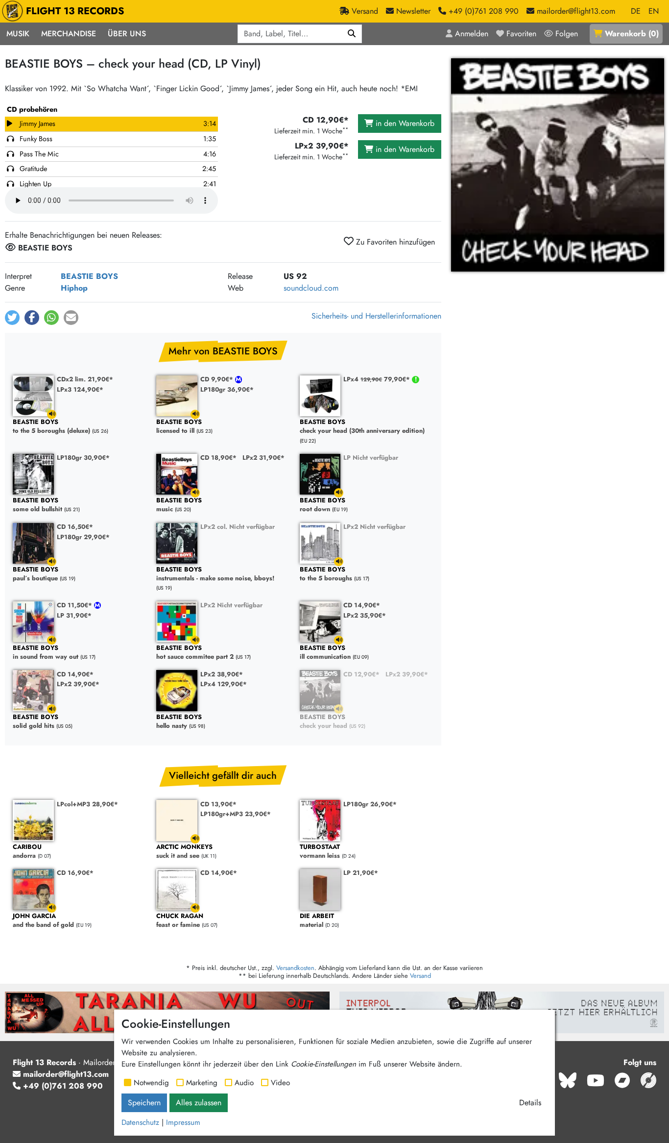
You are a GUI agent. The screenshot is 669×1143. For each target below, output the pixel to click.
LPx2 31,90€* (263, 457)
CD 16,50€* (75, 526)
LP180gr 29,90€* (83, 537)
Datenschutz (140, 1122)
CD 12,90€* (361, 674)
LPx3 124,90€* (80, 389)
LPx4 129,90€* (223, 684)
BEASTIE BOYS (89, 276)
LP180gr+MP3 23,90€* (235, 814)
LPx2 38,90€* (221, 674)
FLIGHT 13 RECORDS (75, 11)
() (632, 33)
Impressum (183, 1122)
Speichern (144, 1102)
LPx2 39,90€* (78, 684)
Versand (420, 975)
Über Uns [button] (127, 33)
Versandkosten (295, 967)
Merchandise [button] (68, 33)
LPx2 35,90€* (364, 615)
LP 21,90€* (360, 872)
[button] (12, 317)
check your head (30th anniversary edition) (362, 426)
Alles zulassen (198, 1102)
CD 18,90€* (218, 457)
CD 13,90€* (218, 804)
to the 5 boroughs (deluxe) (51, 426)
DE (636, 11)
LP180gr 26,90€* (370, 804)
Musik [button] (17, 33)
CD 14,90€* (361, 605)
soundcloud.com (311, 288)
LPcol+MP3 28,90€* (87, 804)
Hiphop (74, 288)
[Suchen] (352, 34)
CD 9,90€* (217, 379)
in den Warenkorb (403, 123)
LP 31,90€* (74, 615)
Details (530, 1102)
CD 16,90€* (75, 872)
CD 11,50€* (75, 605)
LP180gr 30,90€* (83, 457)
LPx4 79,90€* (377, 379)
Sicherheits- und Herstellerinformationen (376, 316)
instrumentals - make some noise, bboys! (215, 574)
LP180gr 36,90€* (227, 389)
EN (653, 11)
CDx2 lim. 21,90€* (85, 379)
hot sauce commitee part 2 (195, 652)
